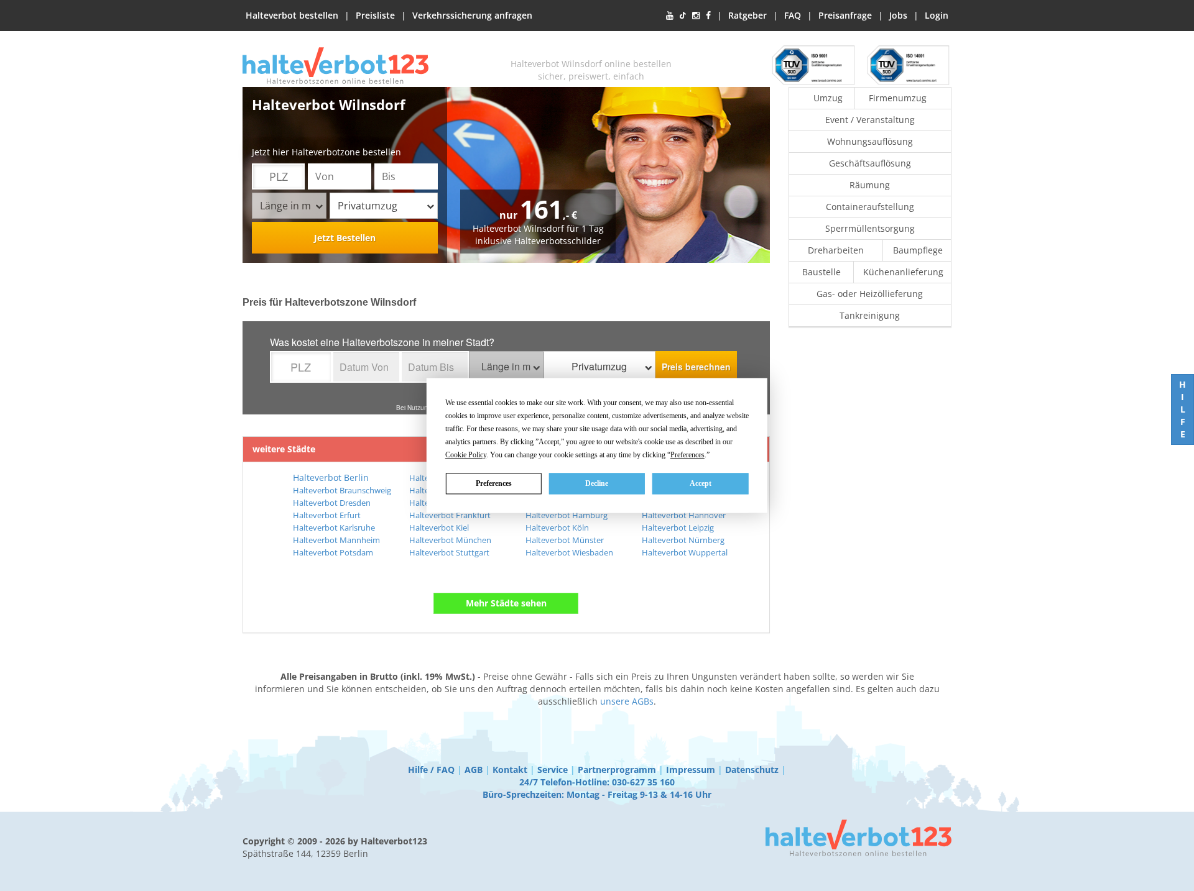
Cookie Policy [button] (465, 454)
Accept (700, 483)
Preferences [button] (687, 454)
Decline (596, 483)
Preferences (494, 483)
